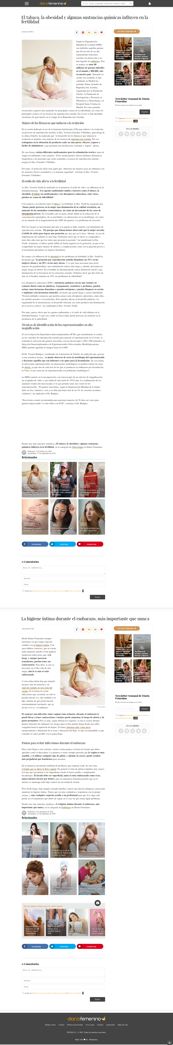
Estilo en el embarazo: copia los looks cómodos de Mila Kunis (63, 492)
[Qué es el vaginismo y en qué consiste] (63, 533)
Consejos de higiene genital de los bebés (91, 889)
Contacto (100, 1025)
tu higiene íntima (41, 644)
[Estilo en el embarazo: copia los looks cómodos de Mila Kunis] (63, 496)
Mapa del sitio (123, 1025)
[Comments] (101, 32)
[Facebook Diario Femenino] (121, 134)
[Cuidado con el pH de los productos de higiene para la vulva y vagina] (63, 856)
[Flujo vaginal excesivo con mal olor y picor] (35, 894)
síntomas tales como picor (78, 727)
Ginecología (77, 446)
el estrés (36, 193)
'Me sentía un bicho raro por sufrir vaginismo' (90, 529)
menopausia (27, 213)
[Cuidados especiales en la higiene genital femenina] (91, 856)
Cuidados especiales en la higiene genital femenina (90, 852)
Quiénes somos (50, 1025)
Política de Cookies (74, 591)
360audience (93, 1039)
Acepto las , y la (53, 591)
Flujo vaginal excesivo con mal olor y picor (34, 889)
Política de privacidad (75, 1025)
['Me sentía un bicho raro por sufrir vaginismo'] (91, 533)
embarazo (95, 61)
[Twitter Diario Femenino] (138, 134)
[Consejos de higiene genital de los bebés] (91, 894)
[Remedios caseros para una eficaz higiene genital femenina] (63, 894)
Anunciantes (110, 1025)
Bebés (83, 884)
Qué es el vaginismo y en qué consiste (62, 529)
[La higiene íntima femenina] (35, 856)
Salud (83, 524)
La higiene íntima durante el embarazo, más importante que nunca (34, 492)
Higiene (55, 524)
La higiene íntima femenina (34, 851)
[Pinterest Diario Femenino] (127, 134)
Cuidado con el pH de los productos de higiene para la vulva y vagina (62, 852)
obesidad (54, 256)
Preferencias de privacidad (41, 591)
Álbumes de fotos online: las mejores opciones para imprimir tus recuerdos (123, 54)
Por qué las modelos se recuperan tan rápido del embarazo (90, 492)
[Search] (130, 3)
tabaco (57, 203)
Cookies (61, 1025)
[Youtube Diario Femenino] (144, 134)
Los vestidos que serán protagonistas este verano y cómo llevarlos (142, 79)
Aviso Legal (89, 1025)
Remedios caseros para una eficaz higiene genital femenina (63, 889)
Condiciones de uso (58, 591)
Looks (55, 486)
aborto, (28, 367)
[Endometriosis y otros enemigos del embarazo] (35, 533)
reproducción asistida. (81, 138)
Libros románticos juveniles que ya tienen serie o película (122, 79)
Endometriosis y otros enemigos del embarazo (33, 529)
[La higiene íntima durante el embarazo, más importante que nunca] (35, 496)
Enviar (97, 597)
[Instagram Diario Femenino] (132, 134)
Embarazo (28, 486)
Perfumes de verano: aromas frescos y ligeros (141, 56)
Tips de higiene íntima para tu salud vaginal (43, 906)
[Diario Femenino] (53, 4)
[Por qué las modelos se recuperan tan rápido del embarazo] (91, 496)
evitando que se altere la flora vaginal (39, 768)
